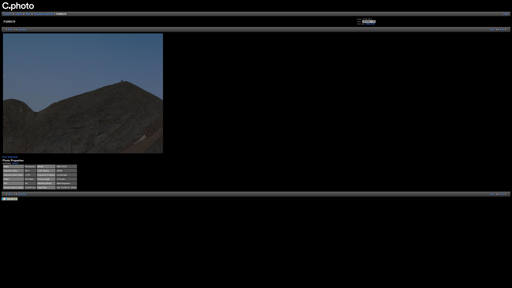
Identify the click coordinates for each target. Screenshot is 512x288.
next (492, 29)
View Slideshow (10, 157)
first (10, 29)
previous (22, 29)
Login (505, 14)
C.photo (7, 14)
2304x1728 (370, 24)
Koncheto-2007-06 (43, 14)
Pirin (28, 14)
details (15, 163)
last (502, 29)
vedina (18, 14)
